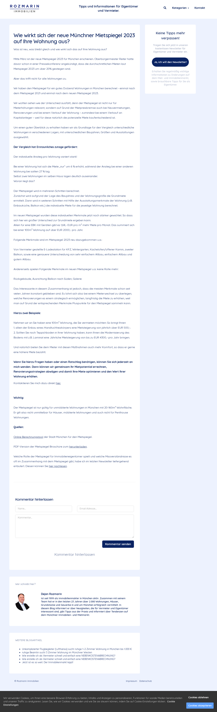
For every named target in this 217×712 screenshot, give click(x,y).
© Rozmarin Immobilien (26, 681)
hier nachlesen (58, 466)
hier (58, 383)
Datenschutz (145, 681)
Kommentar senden (118, 544)
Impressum (131, 681)
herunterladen (78, 446)
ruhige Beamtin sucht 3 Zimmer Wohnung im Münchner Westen (57, 652)
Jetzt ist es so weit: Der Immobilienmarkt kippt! (47, 662)
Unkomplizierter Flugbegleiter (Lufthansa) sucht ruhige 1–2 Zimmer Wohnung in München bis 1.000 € (77, 649)
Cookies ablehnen (198, 697)
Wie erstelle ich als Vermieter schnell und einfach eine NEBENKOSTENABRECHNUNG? (68, 655)
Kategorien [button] (179, 8)
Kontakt (199, 8)
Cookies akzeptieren (200, 705)
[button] (165, 7)
